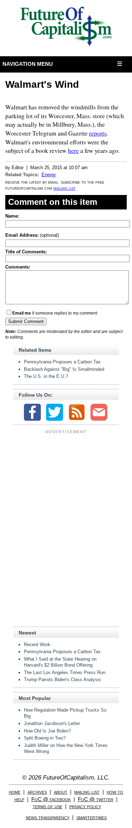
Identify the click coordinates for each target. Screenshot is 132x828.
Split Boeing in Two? (44, 738)
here (73, 150)
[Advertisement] (66, 480)
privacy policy (85, 806)
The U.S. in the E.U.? (46, 376)
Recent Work (37, 644)
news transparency (47, 817)
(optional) (32, 235)
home (14, 792)
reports (98, 133)
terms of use (47, 806)
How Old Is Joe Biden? (47, 731)
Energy (49, 174)
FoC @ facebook (51, 799)
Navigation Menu (27, 64)
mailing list (65, 188)
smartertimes (91, 817)
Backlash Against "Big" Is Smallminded (64, 369)
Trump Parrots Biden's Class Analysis (62, 679)
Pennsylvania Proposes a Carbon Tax (62, 361)
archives (37, 792)
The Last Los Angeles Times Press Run (64, 672)
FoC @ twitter (95, 799)
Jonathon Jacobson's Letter (52, 723)
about (60, 792)
